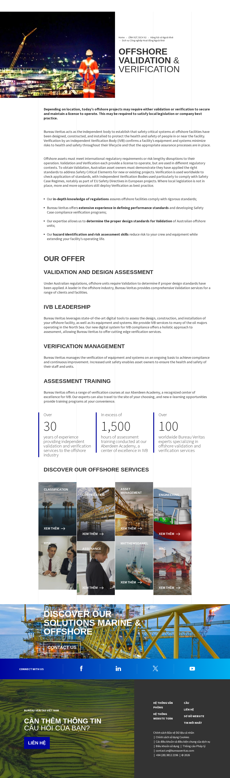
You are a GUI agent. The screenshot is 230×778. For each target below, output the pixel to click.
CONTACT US (62, 647)
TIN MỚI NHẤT (193, 722)
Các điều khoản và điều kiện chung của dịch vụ (183, 741)
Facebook (81, 668)
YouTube (192, 668)
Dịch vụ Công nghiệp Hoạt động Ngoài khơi (143, 40)
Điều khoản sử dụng (167, 746)
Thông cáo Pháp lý (194, 746)
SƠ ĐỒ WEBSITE (194, 716)
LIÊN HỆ (37, 742)
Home (122, 37)
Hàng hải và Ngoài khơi (161, 37)
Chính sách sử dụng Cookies (172, 737)
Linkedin (118, 668)
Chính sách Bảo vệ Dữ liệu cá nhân (173, 732)
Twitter (155, 668)
